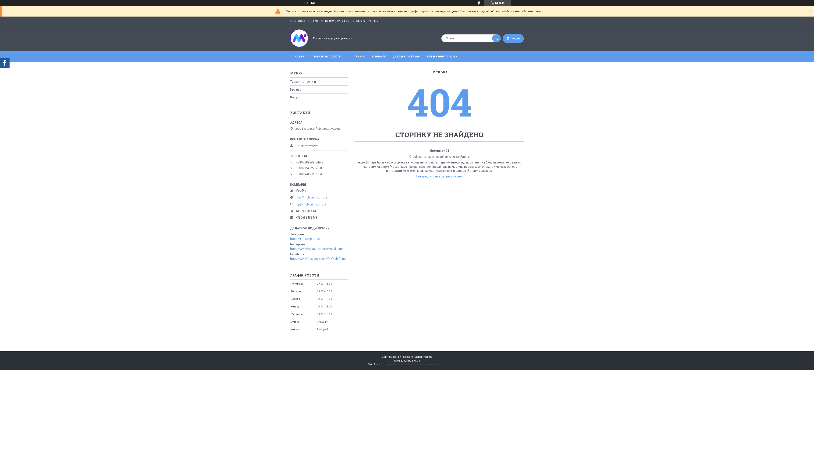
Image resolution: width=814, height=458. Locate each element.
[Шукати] (496, 38)
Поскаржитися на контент (396, 364)
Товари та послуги (327, 56)
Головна (300, 56)
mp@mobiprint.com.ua (310, 204)
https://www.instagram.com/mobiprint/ (316, 248)
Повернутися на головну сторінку (439, 176)
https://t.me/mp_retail (305, 238)
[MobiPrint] (299, 46)
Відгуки (295, 97)
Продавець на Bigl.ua (407, 360)
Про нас (359, 56)
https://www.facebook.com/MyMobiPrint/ (318, 258)
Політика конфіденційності (430, 364)
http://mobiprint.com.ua (311, 197)
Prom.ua (427, 356)
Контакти (379, 56)
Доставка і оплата (406, 56)
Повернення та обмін (442, 56)
